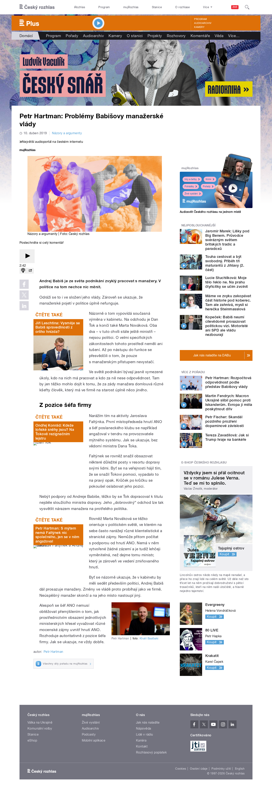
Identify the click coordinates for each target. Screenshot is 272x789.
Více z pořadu (193, 372)
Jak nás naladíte (148, 722)
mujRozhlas (131, 7)
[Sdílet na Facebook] (24, 284)
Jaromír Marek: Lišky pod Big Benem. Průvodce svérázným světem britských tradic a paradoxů (227, 240)
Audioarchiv (202, 23)
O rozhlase (182, 7)
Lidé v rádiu (144, 734)
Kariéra (141, 740)
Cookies (180, 768)
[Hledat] (247, 7)
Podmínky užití (221, 768)
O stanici (135, 36)
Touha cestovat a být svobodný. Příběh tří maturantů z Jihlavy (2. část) (224, 263)
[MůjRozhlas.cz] (27, 150)
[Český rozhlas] (37, 7)
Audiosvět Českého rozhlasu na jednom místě (210, 211)
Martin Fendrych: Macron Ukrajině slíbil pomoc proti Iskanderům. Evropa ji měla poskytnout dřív (228, 402)
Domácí (26, 36)
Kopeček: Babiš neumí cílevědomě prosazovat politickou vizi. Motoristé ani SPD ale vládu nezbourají (226, 326)
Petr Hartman (53, 652)
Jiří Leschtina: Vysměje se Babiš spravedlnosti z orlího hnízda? (57, 327)
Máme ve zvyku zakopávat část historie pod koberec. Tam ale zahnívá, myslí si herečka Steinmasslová (228, 302)
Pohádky (189, 186)
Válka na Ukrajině (39, 722)
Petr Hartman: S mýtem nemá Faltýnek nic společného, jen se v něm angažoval (57, 534)
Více (234, 36)
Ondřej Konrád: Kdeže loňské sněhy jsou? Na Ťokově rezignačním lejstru (54, 431)
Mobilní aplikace (94, 740)
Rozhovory (176, 36)
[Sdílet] (30, 271)
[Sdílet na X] (24, 295)
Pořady (72, 36)
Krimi (208, 179)
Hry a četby (191, 179)
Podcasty (89, 734)
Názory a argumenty (67, 133)
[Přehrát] (27, 256)
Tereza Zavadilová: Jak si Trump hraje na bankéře (227, 437)
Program (104, 7)
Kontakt (142, 746)
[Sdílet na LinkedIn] (24, 305)
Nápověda (143, 728)
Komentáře (200, 36)
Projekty (155, 36)
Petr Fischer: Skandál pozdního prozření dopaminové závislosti (224, 421)
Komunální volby (39, 728)
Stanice (157, 7)
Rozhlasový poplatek (151, 752)
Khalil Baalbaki (149, 638)
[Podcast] (23, 271)
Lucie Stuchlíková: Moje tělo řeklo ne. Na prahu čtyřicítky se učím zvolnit (226, 282)
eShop (32, 740)
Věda (219, 36)
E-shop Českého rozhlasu (204, 462)
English (240, 768)
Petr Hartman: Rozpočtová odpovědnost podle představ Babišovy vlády (228, 382)
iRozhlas (79, 7)
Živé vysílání (191, 193)
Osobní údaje (199, 768)
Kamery (199, 27)
